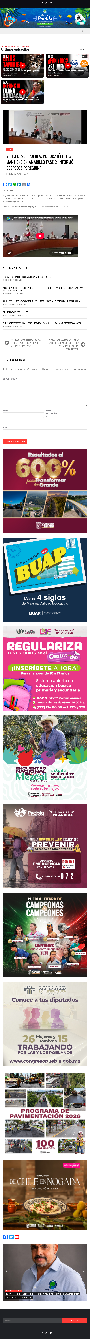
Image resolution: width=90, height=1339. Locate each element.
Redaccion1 (8, 280)
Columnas (9, 1291)
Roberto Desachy (10, 304)
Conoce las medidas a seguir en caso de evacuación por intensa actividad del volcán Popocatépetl (64, 344)
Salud (10, 149)
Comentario (10, 379)
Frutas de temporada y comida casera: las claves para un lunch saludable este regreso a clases (42, 323)
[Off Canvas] (7, 31)
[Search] (82, 30)
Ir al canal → (84, 50)
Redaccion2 (13, 174)
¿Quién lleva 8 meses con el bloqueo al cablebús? (28, 1293)
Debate (18, 1291)
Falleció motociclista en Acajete (15, 312)
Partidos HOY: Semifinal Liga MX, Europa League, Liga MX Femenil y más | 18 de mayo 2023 (26, 342)
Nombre (7, 410)
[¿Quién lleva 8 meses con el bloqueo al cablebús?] (45, 1272)
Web (5, 427)
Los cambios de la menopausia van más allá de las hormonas (27, 277)
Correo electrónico (52, 413)
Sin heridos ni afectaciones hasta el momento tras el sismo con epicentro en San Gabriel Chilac (41, 301)
